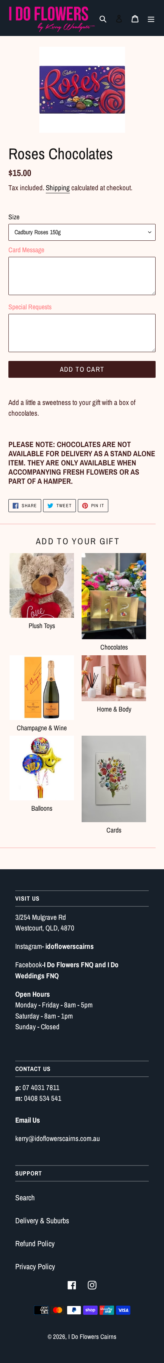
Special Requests (29, 307)
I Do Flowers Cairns (92, 1336)
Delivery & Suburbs (42, 1220)
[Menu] (151, 18)
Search (25, 1197)
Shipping (58, 188)
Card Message (26, 250)
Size (13, 217)
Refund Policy (35, 1243)
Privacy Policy (35, 1266)
